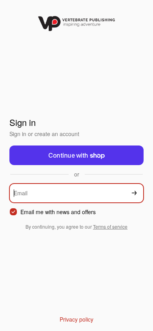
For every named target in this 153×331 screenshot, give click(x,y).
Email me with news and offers (58, 212)
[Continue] (134, 193)
